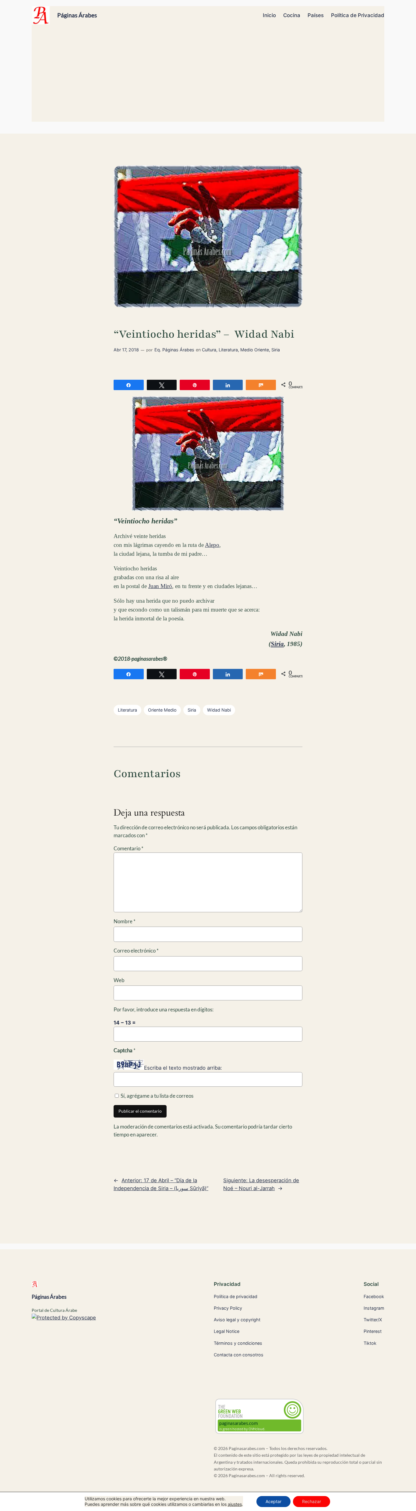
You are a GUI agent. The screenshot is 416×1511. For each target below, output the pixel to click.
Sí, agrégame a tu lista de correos (156, 1096)
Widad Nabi (219, 709)
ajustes (235, 1504)
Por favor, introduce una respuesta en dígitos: (163, 1009)
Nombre (125, 921)
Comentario (128, 848)
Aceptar (273, 1501)
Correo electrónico (136, 950)
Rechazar (311, 1501)
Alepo (212, 545)
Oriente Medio (162, 709)
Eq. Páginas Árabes (174, 349)
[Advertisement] (208, 76)
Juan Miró (160, 586)
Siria (275, 349)
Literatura (228, 349)
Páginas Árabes (77, 15)
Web (119, 980)
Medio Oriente (254, 349)
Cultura (209, 349)
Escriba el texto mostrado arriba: (183, 1068)
